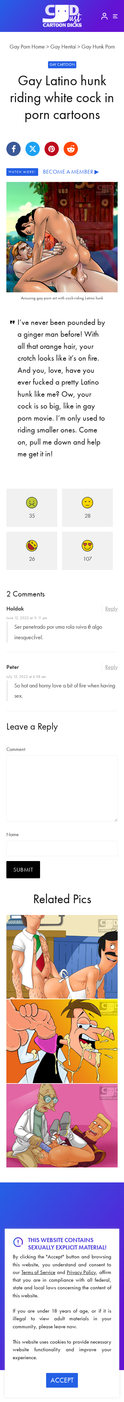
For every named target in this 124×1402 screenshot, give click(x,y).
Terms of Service (38, 1272)
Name (12, 834)
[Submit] (71, 149)
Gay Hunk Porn (98, 46)
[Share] (13, 149)
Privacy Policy (81, 1272)
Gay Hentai (63, 46)
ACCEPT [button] (62, 1380)
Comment (15, 749)
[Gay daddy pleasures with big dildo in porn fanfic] (62, 1126)
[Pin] (52, 149)
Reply (111, 608)
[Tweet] (32, 149)
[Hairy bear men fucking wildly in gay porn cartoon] (62, 957)
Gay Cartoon (62, 64)
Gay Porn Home (27, 46)
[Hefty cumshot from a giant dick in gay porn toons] (62, 1041)
